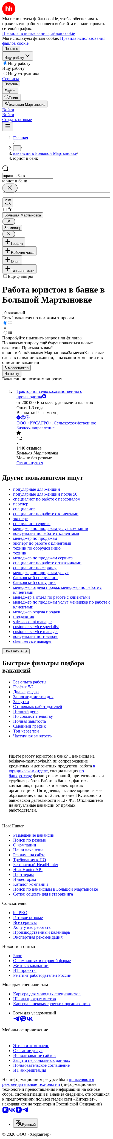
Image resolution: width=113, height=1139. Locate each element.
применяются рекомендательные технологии (48, 1082)
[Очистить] (10, 187)
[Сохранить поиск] (7, 202)
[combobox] (27, 176)
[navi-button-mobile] (7, 126)
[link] (11, 97)
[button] (8, 109)
